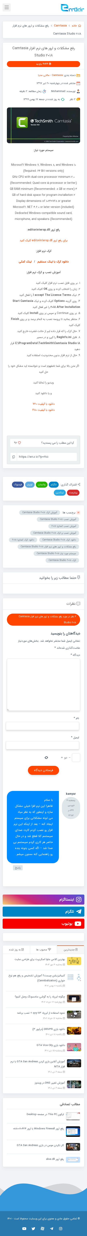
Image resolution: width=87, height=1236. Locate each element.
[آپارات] (42, 1228)
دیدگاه (75, 655)
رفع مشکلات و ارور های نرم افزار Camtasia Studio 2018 (48, 547)
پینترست (73, 492)
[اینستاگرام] (60, 1228)
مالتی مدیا (43, 75)
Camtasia (57, 75)
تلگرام (54, 484)
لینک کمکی (25, 261)
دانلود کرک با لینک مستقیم (53, 261)
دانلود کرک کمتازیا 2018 (23, 540)
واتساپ (42, 484)
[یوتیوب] (24, 1228)
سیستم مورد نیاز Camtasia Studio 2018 (56, 553)
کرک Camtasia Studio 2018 (62, 560)
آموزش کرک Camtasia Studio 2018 (39, 512)
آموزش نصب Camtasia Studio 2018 (58, 519)
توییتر (30, 484)
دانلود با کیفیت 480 (43, 410)
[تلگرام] (51, 1228)
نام (76, 718)
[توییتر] (33, 1228)
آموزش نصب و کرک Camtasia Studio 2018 (54, 533)
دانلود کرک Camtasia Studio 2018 (59, 540)
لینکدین (60, 492)
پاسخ (18, 868)
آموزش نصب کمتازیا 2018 (63, 526)
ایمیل (75, 737)
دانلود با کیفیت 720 (44, 404)
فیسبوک (18, 484)
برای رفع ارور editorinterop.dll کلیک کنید (44, 240)
